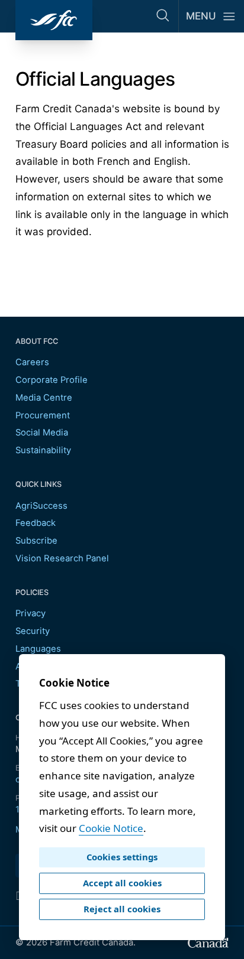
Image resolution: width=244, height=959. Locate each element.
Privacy (30, 613)
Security (32, 631)
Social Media (41, 432)
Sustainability (43, 450)
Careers (32, 362)
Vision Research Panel (62, 558)
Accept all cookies (122, 883)
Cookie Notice (111, 828)
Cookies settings (122, 857)
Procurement (42, 415)
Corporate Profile (51, 380)
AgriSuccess (41, 505)
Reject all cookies (122, 909)
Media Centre (43, 397)
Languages (38, 648)
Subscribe (36, 540)
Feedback (35, 523)
